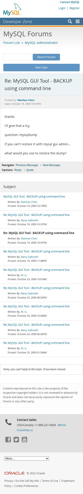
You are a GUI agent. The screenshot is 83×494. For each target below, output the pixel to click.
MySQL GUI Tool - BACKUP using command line (34, 196)
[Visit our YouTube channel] (24, 441)
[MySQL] (13, 9)
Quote (30, 170)
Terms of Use (50, 480)
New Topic (41, 67)
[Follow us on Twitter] (16, 441)
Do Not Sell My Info (27, 480)
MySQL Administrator (41, 42)
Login (62, 8)
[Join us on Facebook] (8, 441)
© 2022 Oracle (36, 473)
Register (74, 8)
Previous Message (27, 165)
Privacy (8, 480)
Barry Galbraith (29, 220)
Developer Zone (17, 21)
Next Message (51, 165)
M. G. (24, 275)
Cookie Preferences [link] (26, 486)
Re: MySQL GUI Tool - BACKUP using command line (36, 215)
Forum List (11, 42)
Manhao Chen (29, 201)
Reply (17, 170)
